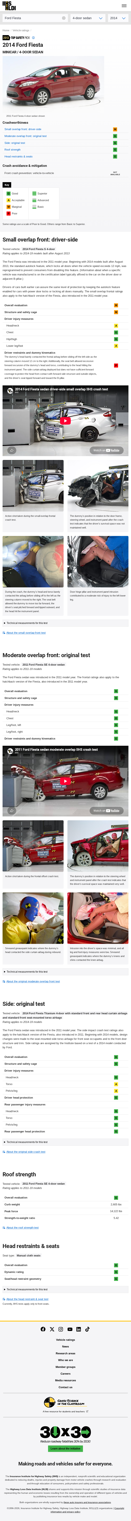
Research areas (65, 1353)
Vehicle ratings (21, 30)
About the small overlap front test (26, 632)
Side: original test (14, 142)
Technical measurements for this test (27, 623)
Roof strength (12, 149)
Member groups (65, 1367)
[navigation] (124, 5)
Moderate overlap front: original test (25, 136)
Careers (65, 1373)
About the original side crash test (25, 1151)
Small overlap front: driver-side (22, 129)
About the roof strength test (22, 1227)
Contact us (65, 1387)
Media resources (65, 1380)
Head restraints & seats (18, 156)
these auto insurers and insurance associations (87, 1502)
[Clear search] (63, 18)
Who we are (65, 1360)
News (65, 1346)
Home (6, 30)
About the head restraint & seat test (27, 1299)
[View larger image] (33, 485)
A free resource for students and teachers (64, 1411)
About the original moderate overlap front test (33, 981)
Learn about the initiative (65, 1448)
